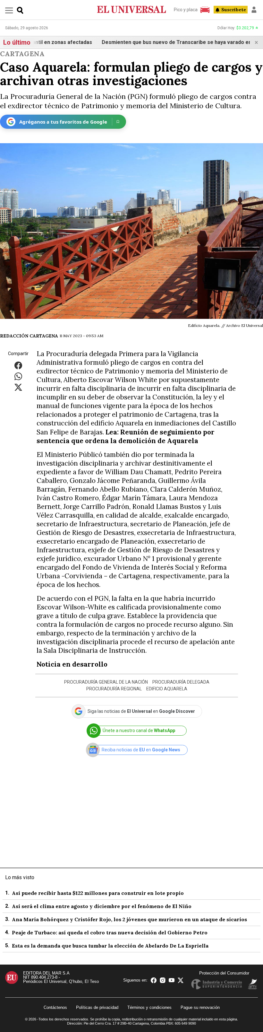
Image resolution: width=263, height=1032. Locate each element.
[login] (254, 9)
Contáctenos (55, 1007)
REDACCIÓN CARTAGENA (29, 336)
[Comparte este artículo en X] (18, 387)
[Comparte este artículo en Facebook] (18, 365)
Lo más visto (19, 877)
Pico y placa (186, 9)
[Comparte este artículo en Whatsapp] (18, 376)
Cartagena (22, 53)
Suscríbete (233, 10)
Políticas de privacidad (97, 1007)
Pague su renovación (200, 1007)
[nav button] (9, 10)
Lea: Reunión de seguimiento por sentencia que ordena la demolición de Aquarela (126, 436)
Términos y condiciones (149, 1007)
